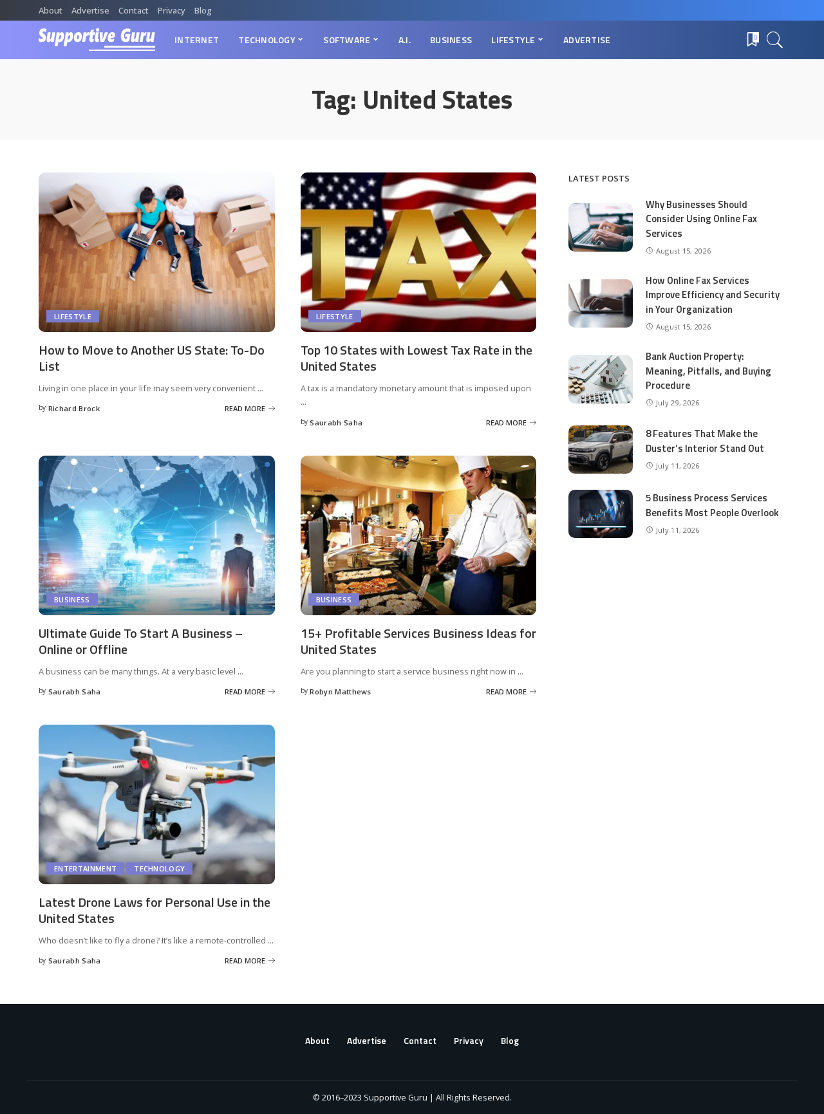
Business (72, 599)
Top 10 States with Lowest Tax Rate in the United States (416, 358)
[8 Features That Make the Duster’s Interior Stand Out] (600, 449)
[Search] (775, 40)
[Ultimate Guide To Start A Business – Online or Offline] (157, 535)
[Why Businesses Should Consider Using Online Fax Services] (600, 227)
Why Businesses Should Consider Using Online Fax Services (701, 219)
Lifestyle (72, 316)
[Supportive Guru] (97, 40)
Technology (159, 868)
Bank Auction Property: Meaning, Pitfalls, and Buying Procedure (708, 371)
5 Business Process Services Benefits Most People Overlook (712, 505)
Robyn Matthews (340, 691)
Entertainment (85, 868)
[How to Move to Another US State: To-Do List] (157, 252)
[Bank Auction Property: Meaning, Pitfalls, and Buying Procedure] (600, 379)
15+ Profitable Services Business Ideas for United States (418, 641)
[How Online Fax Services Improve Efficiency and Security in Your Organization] (600, 303)
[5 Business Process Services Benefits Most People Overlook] (600, 514)
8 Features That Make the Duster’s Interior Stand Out (705, 441)
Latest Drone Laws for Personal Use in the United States (154, 910)
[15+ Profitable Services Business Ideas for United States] (419, 535)
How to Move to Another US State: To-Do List (152, 358)
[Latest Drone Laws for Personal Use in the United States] (157, 804)
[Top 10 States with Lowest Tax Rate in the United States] (419, 252)
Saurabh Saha (336, 422)
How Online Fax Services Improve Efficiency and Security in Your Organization (713, 295)
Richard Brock (74, 408)
